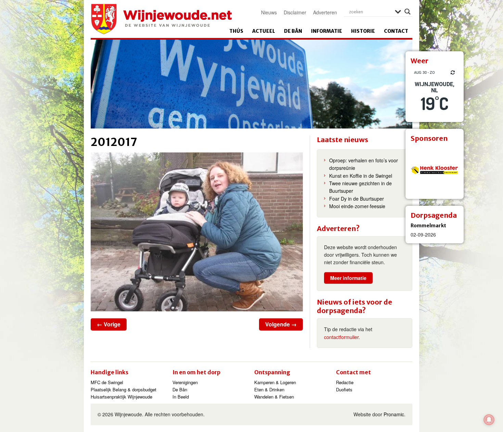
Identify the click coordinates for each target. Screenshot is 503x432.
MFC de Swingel (107, 382)
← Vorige (108, 324)
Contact (396, 31)
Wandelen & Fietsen (274, 396)
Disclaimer (295, 12)
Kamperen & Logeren (275, 382)
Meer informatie (348, 277)
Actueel (263, 31)
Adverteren (325, 12)
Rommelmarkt (428, 225)
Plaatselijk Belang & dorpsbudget (123, 389)
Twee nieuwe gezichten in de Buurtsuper (360, 187)
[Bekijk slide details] (435, 170)
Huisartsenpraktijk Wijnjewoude (121, 396)
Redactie (344, 382)
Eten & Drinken (269, 389)
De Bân (293, 31)
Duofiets (344, 389)
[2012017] (197, 231)
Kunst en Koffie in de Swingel (360, 175)
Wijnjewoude (161, 19)
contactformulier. (342, 337)
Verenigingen (185, 382)
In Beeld (180, 396)
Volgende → (281, 324)
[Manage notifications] (488, 419)
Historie (363, 31)
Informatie (326, 31)
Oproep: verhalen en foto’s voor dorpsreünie (363, 164)
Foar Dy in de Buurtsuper (356, 198)
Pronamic (394, 414)
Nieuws (269, 12)
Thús (236, 31)
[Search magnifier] (407, 11)
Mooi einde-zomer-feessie (357, 206)
